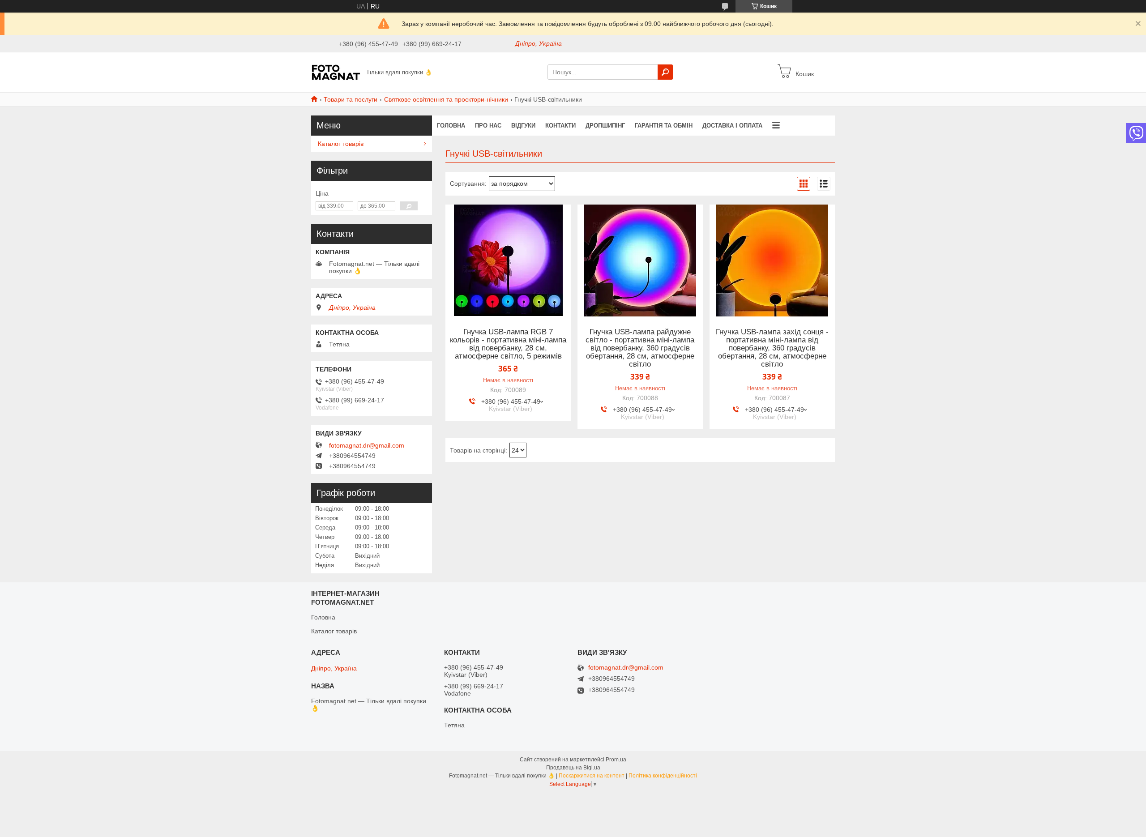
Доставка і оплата (732, 125)
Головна (451, 125)
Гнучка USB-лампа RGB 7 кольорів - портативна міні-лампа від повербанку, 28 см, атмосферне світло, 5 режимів (508, 344)
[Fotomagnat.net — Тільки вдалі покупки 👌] (336, 71)
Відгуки (523, 125)
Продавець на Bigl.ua (573, 767)
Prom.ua (616, 759)
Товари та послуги (350, 99)
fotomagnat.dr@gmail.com (366, 445)
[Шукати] (665, 72)
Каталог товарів (340, 143)
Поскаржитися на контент (591, 776)
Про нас (488, 125)
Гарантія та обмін (664, 125)
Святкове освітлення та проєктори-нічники (446, 99)
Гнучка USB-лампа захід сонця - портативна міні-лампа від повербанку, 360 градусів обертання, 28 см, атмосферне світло (772, 348)
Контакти (560, 125)
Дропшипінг (605, 125)
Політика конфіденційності (663, 776)
